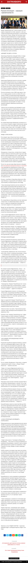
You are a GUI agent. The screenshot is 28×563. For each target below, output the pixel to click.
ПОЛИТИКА (8, 8)
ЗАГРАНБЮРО (14, 2)
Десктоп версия (14, 558)
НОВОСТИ (3, 8)
